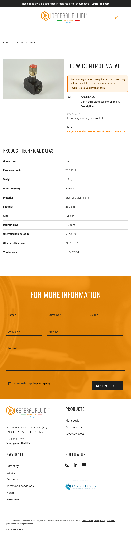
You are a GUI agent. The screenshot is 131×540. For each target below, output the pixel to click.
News (10, 492)
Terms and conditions (20, 486)
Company (12, 466)
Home (6, 43)
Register (104, 3)
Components (74, 427)
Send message (107, 386)
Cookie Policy (87, 521)
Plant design (73, 420)
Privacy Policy (99, 521)
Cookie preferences (25, 524)
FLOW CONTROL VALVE (24, 43)
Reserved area (75, 434)
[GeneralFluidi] (64, 17)
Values (10, 472)
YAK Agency (18, 530)
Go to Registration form (92, 88)
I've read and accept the (31, 383)
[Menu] (15, 17)
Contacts (12, 479)
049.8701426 (35, 432)
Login (94, 3)
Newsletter (13, 499)
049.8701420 (18, 432)
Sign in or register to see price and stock (100, 102)
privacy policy (43, 383)
